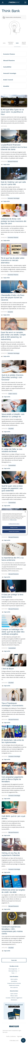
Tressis (13, 973)
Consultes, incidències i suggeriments (14, 998)
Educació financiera (9, 60)
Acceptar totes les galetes (14, 531)
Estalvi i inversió (8, 80)
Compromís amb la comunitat (14, 983)
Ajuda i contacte (14, 993)
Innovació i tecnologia (9, 73)
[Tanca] (25, 511)
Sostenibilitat (7, 67)
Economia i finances (9, 54)
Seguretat (19, 1036)
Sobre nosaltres (14, 979)
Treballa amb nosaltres (14, 985)
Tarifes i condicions (11, 1036)
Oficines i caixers (14, 995)
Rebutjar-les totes (14, 527)
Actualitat (6, 86)
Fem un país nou (14, 987)
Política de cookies (13, 519)
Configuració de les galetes (14, 523)
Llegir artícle (6, 129)
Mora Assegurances (13, 969)
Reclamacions (14, 1000)
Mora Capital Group (13, 971)
